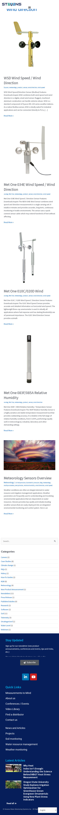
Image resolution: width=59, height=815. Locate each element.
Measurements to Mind (18, 693)
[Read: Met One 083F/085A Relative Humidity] (29, 359)
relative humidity (29, 485)
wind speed (41, 87)
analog (6, 194)
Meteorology (9, 482)
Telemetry (5, 617)
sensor (25, 87)
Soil (2, 613)
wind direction (32, 87)
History (3, 573)
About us (10, 698)
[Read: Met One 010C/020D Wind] (29, 257)
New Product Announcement (12, 589)
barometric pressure (32, 483)
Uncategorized (7, 621)
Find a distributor (14, 714)
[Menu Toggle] (29, 7)
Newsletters (5, 593)
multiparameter (9, 485)
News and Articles (15, 728)
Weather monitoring (16, 749)
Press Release (6, 597)
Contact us (11, 719)
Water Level (5, 625)
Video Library (12, 709)
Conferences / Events (17, 703)
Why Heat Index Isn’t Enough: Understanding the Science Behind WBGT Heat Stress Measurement (37, 771)
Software (4, 609)
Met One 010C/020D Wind (23, 291)
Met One (11, 194)
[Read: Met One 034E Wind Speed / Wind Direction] (29, 151)
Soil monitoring (13, 738)
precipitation (19, 485)
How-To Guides (7, 577)
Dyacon (6, 87)
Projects (9, 733)
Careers (4, 557)
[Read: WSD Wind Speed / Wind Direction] (29, 44)
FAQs (3, 569)
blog (41, 483)
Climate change (7, 565)
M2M (2, 581)
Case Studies (6, 561)
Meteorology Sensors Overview (28, 478)
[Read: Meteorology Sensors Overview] (29, 455)
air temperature (20, 483)
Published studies (8, 601)
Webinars (4, 629)
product (20, 87)
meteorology (13, 87)
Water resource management (21, 744)
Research (4, 605)
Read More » (9, 115)
